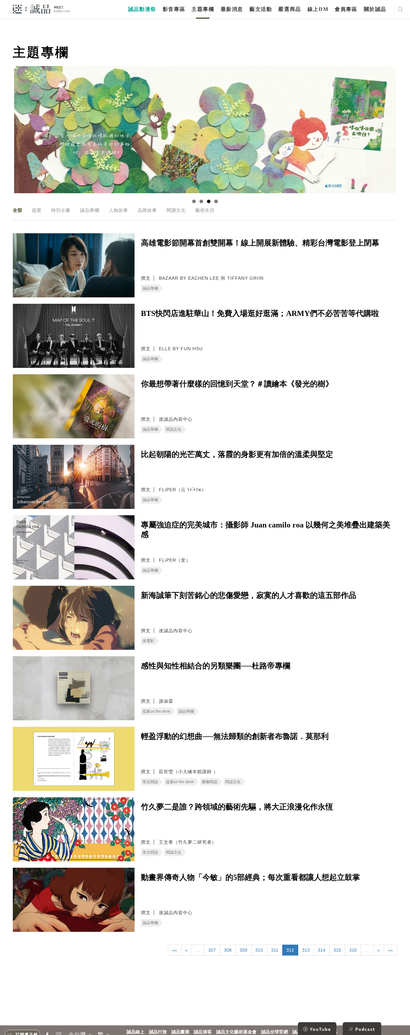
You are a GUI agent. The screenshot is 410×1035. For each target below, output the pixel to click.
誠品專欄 (89, 210)
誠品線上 (135, 1032)
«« (174, 950)
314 (321, 950)
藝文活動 (261, 9)
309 (243, 950)
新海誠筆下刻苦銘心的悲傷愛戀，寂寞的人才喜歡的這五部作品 (248, 595)
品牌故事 (147, 210)
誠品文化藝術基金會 (236, 1032)
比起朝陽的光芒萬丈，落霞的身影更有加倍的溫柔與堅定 (237, 454)
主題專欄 (203, 9)
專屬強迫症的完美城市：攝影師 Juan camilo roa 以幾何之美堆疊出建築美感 (265, 530)
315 (337, 950)
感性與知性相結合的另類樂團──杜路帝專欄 (215, 666)
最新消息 (232, 9)
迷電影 (148, 641)
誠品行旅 (158, 1032)
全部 (17, 210)
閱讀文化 (176, 210)
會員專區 (346, 9)
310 (259, 950)
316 (353, 950)
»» (390, 950)
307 (212, 950)
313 (306, 950)
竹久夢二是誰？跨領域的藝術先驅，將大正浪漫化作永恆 (237, 807)
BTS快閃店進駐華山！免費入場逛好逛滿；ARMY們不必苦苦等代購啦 (260, 313)
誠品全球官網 (274, 1032)
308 (228, 950)
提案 (37, 210)
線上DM (318, 9)
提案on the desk (156, 711)
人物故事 (118, 210)
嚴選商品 (289, 9)
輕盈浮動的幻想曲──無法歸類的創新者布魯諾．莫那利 (235, 736)
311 (274, 950)
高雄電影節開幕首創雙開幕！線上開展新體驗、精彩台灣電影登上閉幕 (260, 243)
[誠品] (41, 8)
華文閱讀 (150, 782)
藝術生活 (205, 210)
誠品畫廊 (180, 1032)
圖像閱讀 (209, 782)
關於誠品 (375, 9)
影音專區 (174, 9)
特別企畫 (60, 210)
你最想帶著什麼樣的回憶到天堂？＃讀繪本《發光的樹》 (237, 384)
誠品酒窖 (203, 1032)
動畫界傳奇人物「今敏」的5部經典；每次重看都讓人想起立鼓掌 (250, 877)
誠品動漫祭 (142, 9)
